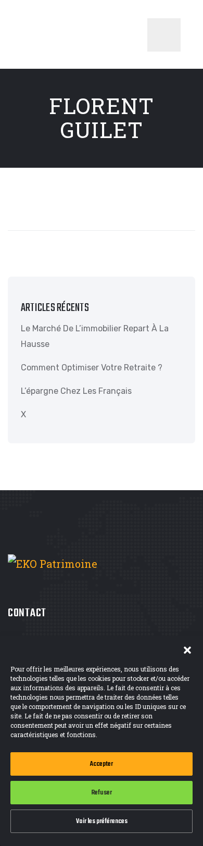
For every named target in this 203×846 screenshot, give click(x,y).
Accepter (101, 763)
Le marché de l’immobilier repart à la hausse (95, 336)
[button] (187, 648)
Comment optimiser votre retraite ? (91, 367)
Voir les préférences (102, 821)
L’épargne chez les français (76, 391)
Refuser (102, 792)
